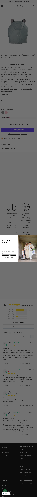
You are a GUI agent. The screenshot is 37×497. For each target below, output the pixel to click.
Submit (9, 255)
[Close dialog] (36, 235)
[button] (6, 493)
